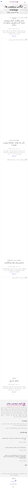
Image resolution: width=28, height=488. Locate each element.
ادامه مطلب (13, 88)
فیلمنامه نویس (15, 73)
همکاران (13, 151)
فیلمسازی (18, 109)
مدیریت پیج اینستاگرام (11, 109)
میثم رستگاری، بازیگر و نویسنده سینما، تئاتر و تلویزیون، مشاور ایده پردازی (13, 23)
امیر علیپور (17, 28)
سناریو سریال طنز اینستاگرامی (13, 112)
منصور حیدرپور (13, 154)
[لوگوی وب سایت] (13, 1)
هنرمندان (13, 18)
